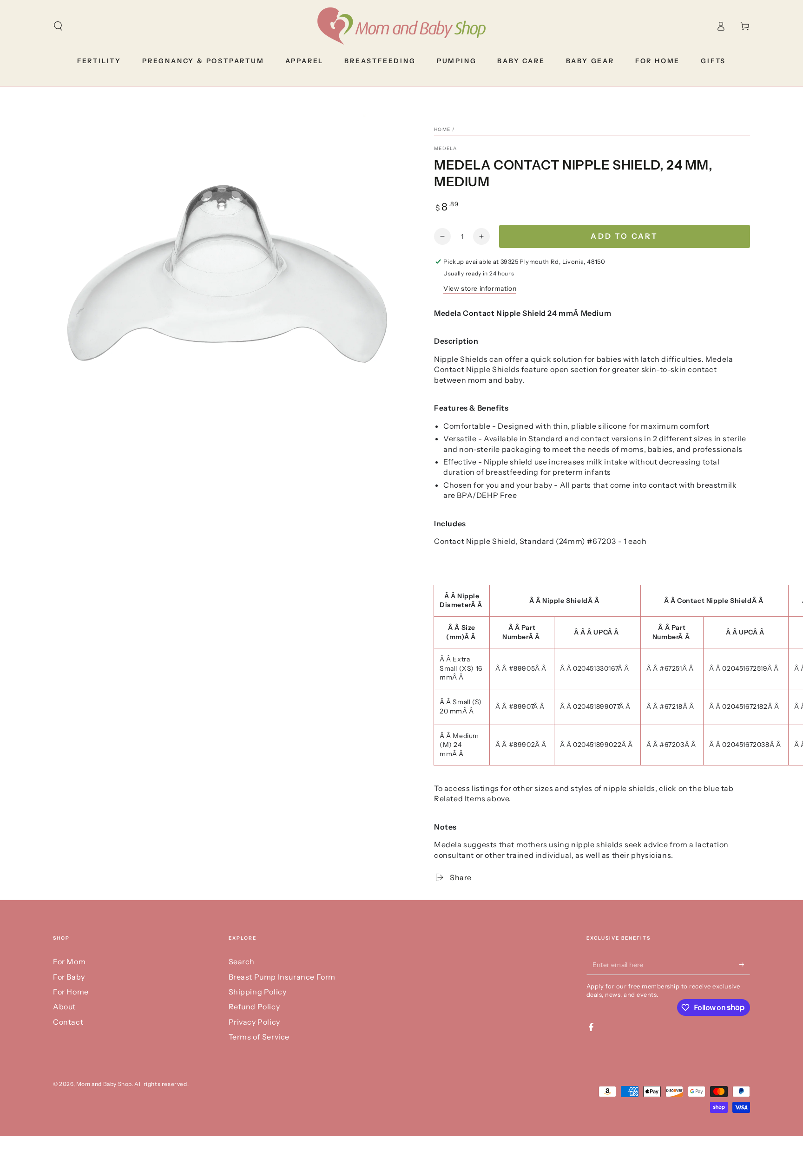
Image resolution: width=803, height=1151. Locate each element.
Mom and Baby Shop (104, 1083)
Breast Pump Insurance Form (282, 976)
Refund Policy (254, 1006)
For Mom (69, 961)
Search (242, 961)
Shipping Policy (258, 991)
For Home (71, 991)
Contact (68, 1022)
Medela (445, 148)
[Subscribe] (744, 964)
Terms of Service (259, 1036)
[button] (58, 26)
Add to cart (624, 236)
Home (442, 129)
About (64, 1006)
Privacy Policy (254, 1022)
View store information (479, 288)
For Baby (69, 976)
